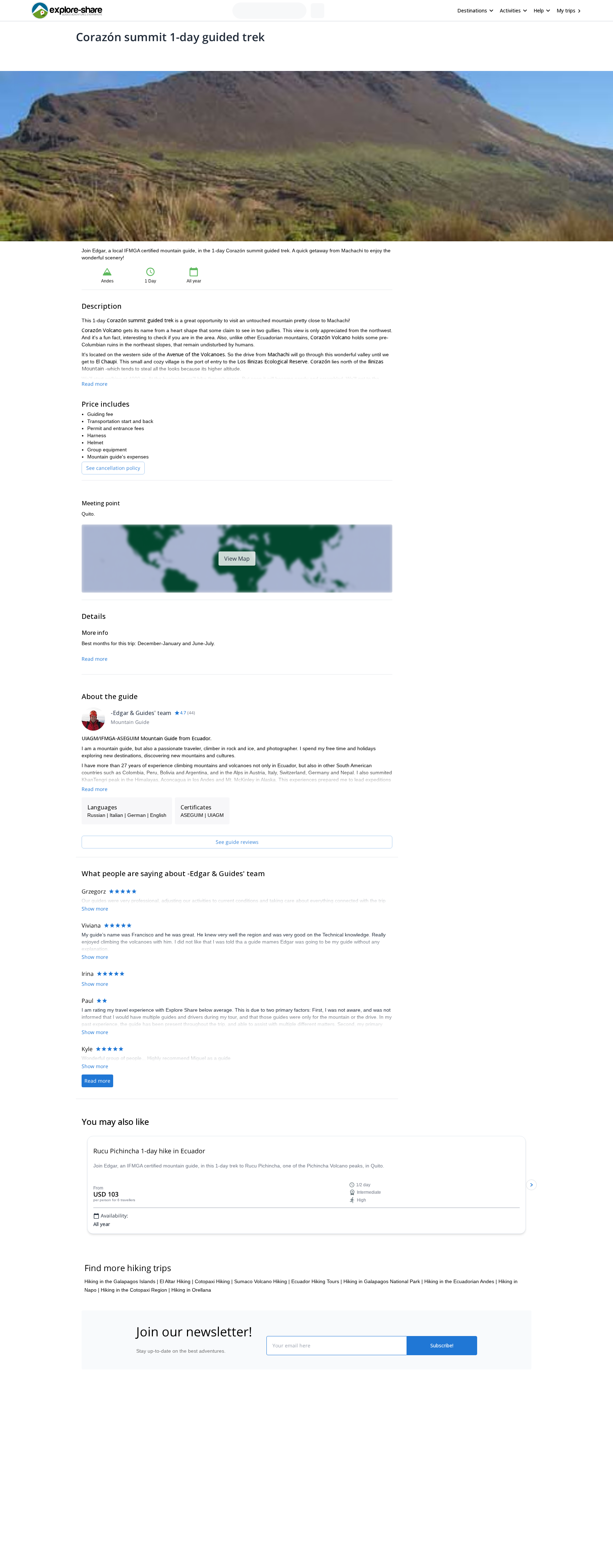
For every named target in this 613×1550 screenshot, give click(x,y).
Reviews (219, 55)
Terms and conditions (245, 1507)
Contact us (233, 1476)
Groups (147, 55)
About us (145, 1462)
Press (141, 1493)
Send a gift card (152, 1524)
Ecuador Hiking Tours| (316, 1315)
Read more (94, 383)
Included (172, 55)
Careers (144, 1509)
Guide (196, 55)
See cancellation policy (113, 468)
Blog (311, 1462)
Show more (95, 1006)
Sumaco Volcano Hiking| (262, 1315)
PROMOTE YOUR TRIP (424, 1460)
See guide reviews (237, 842)
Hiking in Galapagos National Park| (383, 1315)
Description (119, 55)
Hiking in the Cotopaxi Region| (135, 1324)
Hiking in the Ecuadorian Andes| (460, 1315)
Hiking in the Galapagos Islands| (121, 1315)
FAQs (227, 1492)
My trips (566, 10)
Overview (89, 55)
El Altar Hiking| (176, 1315)
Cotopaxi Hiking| (214, 1315)
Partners (144, 1477)
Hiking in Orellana (191, 1324)
